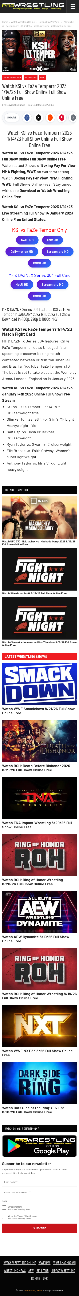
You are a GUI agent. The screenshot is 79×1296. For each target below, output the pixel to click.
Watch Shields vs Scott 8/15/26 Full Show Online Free (34, 593)
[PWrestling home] (33, 6)
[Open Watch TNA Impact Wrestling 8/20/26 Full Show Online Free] (39, 798)
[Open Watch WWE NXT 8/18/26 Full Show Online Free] (39, 1026)
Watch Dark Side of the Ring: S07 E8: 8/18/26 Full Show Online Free (33, 1109)
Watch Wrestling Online (23, 21)
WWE (42, 77)
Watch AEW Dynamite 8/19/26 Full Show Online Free (35, 938)
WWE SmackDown (64, 1262)
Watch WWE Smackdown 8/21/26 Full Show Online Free (38, 710)
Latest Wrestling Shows (26, 656)
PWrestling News (33, 1290)
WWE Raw (45, 1262)
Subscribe (39, 1228)
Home (5, 21)
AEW (31, 1270)
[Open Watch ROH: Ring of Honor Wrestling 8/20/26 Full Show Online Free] (39, 855)
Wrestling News (15, 1270)
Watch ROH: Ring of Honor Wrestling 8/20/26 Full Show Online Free (32, 881)
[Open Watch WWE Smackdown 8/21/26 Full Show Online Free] (39, 684)
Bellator (42, 1270)
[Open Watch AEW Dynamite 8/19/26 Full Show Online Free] (39, 912)
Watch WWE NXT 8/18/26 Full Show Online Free (37, 1052)
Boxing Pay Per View (12, 77)
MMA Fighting (30, 77)
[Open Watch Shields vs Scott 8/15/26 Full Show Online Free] (39, 569)
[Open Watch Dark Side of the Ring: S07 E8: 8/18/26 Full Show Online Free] (39, 1083)
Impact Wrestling (63, 1270)
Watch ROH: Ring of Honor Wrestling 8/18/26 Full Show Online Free (39, 995)
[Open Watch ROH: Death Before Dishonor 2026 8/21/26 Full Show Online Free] (39, 741)
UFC (45, 1278)
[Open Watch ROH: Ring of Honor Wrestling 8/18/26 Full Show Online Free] (39, 969)
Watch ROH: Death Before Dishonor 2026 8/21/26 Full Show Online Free (36, 767)
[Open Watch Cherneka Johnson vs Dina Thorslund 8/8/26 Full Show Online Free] (39, 618)
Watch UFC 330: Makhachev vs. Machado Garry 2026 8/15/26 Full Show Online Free (38, 543)
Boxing (35, 1278)
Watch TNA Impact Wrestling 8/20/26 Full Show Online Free (37, 824)
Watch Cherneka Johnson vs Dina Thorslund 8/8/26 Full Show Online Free (39, 644)
